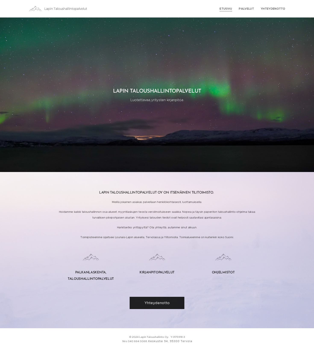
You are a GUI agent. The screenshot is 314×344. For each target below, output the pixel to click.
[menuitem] (227, 8)
